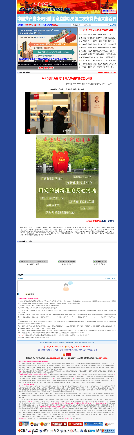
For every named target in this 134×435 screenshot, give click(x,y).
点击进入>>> (56, 25)
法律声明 (55, 342)
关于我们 (42, 342)
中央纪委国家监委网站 (93, 84)
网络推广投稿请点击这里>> (107, 72)
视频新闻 (27, 72)
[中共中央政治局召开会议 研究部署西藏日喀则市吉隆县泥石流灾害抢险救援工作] (67, 20)
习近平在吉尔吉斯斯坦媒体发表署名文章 (96, 34)
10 (61, 61)
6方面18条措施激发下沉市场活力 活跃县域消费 (98, 57)
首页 (20, 72)
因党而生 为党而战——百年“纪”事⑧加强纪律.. (24, 64)
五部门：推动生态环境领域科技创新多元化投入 (98, 38)
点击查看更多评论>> (111, 278)
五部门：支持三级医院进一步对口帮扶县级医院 (98, 47)
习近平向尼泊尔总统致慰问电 (98, 30)
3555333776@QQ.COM (32, 25)
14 (72, 61)
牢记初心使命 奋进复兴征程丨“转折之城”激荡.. (53, 64)
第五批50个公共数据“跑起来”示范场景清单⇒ (97, 51)
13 (69, 61)
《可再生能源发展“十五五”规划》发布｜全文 (97, 67)
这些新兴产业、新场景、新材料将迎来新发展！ (98, 41)
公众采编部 (49, 342)
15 (75, 61)
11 (63, 61)
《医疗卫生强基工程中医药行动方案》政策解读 (98, 64)
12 (66, 61)
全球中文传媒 (34, 6)
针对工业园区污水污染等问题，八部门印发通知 (98, 60)
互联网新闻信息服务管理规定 (50, 305)
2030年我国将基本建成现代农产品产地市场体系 (98, 44)
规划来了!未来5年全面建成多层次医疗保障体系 (98, 54)
